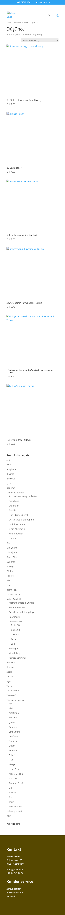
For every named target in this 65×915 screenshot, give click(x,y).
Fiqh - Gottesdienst (18, 514)
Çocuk (9, 483)
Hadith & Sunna (17, 524)
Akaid (9, 464)
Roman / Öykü (16, 783)
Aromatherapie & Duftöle (21, 602)
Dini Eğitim (12, 552)
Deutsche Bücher (15, 492)
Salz (13, 643)
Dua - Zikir (11, 557)
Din (8, 543)
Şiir (10, 787)
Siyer (8, 681)
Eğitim (9, 571)
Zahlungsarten (13, 888)
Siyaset (10, 676)
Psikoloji (10, 662)
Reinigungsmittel (17, 657)
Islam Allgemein (17, 528)
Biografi (10, 473)
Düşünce (10, 561)
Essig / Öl (15, 625)
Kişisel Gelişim (13, 594)
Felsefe (10, 575)
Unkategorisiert (14, 811)
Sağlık (9, 671)
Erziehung (14, 505)
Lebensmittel (15, 621)
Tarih (9, 686)
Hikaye (12, 764)
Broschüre (14, 501)
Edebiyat (10, 566)
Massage (13, 648)
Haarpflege (14, 616)
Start (8, 22)
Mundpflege (15, 653)
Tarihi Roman (13, 690)
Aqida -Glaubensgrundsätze (23, 496)
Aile (8, 459)
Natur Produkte (14, 599)
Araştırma (11, 469)
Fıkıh (8, 580)
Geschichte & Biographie (21, 519)
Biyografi (10, 478)
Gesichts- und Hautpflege (21, 612)
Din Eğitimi (12, 547)
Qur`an (12, 538)
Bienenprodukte (17, 607)
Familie (12, 510)
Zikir (8, 815)
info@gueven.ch (14, 869)
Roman (10, 667)
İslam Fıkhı (11, 589)
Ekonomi (13, 750)
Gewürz (15, 634)
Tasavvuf (10, 695)
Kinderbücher (16, 533)
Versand (10, 896)
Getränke (15, 629)
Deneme (10, 487)
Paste (13, 639)
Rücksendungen (14, 892)
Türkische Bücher (20, 22)
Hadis (9, 585)
